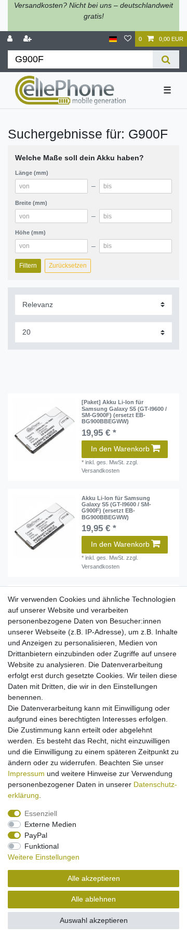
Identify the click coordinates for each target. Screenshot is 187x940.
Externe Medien (50, 824)
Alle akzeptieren (94, 878)
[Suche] (166, 59)
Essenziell (40, 813)
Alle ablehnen (93, 899)
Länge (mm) (31, 173)
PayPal (35, 835)
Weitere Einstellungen (43, 857)
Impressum (26, 773)
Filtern (28, 265)
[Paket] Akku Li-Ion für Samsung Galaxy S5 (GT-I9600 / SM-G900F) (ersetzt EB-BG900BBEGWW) (124, 411)
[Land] (113, 39)
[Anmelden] (11, 39)
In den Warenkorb (120, 449)
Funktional (41, 846)
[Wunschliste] (128, 39)
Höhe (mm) (30, 232)
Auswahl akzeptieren (94, 920)
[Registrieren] (28, 39)
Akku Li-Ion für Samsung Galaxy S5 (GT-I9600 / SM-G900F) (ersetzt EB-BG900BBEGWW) (116, 507)
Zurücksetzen (68, 265)
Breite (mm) (31, 203)
